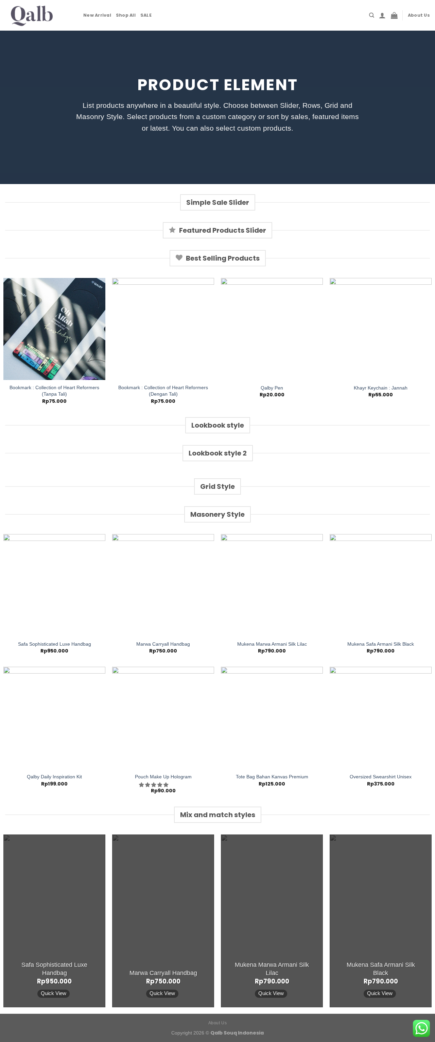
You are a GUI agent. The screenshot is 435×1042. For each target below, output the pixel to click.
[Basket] (394, 15)
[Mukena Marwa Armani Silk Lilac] (272, 585)
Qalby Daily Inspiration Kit (54, 776)
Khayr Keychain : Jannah (380, 388)
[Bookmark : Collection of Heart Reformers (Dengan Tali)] (163, 329)
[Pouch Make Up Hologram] (163, 718)
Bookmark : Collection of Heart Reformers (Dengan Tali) (163, 391)
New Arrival (97, 15)
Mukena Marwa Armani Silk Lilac (272, 644)
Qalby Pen (272, 388)
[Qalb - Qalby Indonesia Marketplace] (39, 15)
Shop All (126, 15)
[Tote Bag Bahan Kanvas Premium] (272, 718)
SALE (146, 15)
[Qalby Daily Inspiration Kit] (54, 718)
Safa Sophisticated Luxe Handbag (54, 644)
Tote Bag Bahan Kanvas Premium (272, 776)
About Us (419, 15)
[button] (154, 785)
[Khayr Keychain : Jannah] (381, 329)
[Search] (371, 15)
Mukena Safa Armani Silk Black (380, 644)
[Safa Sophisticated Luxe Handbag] (54, 585)
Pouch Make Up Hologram (163, 776)
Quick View (53, 993)
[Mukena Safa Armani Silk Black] (381, 585)
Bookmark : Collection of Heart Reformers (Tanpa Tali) (54, 391)
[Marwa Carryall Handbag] (163, 585)
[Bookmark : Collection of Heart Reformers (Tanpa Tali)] (54, 329)
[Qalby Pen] (272, 329)
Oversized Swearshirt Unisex (381, 776)
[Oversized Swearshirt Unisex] (381, 718)
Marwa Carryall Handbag (163, 644)
